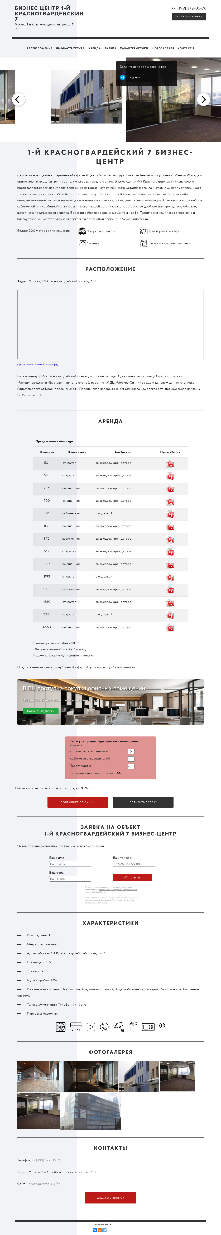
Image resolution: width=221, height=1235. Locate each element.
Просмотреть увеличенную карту (37, 364)
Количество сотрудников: (89, 751)
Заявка (110, 48)
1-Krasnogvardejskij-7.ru (43, 1183)
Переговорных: (81, 765)
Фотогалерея (163, 48)
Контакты (185, 48)
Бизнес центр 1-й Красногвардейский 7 (49, 14)
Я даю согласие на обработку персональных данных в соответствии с (111, 889)
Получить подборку (40, 711)
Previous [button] (18, 100)
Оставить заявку (189, 16)
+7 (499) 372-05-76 (189, 8)
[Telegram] (104, 1230)
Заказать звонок (110, 1198)
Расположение (39, 48)
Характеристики (134, 48)
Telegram (132, 77)
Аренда (94, 48)
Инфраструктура (70, 48)
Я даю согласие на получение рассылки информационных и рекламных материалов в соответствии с (111, 900)
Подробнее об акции (78, 802)
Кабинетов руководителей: (90, 758)
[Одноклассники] (100, 1230)
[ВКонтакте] (95, 1230)
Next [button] (203, 100)
